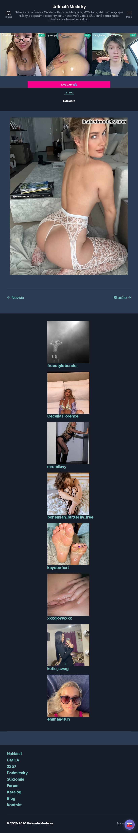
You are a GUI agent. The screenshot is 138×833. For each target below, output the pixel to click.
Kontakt (14, 804)
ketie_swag (57, 668)
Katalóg (14, 792)
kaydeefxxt (58, 567)
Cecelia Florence (62, 416)
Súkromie (15, 779)
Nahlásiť (14, 753)
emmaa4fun (58, 719)
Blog (11, 798)
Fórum (13, 785)
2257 (11, 766)
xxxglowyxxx (59, 618)
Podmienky (17, 772)
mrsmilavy (56, 466)
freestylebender (62, 365)
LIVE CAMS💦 (69, 84)
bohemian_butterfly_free (70, 517)
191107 (69, 92)
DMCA (13, 760)
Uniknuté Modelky (68, 7)
